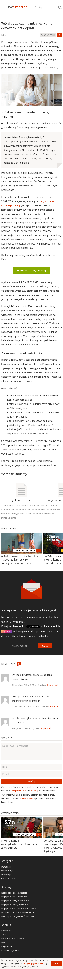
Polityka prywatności (11, 950)
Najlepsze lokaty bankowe (14, 904)
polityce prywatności (33, 963)
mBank (56, 509)
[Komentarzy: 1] (38, 550)
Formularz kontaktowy (12, 938)
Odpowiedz (53, 684)
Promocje (6, 874)
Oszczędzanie (8, 878)
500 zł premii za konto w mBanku (23, 505)
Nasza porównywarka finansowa (17, 916)
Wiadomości (7, 870)
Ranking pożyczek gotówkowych (17, 912)
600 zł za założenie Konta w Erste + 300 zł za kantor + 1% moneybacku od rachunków (20, 559)
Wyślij (31, 781)
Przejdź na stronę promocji (31, 270)
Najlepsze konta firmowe (14, 896)
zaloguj (34, 790)
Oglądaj (7, 631)
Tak (56, 963)
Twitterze (50, 626)
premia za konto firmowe (30, 513)
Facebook (6, 930)
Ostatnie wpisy (10, 812)
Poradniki (6, 866)
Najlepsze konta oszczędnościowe (18, 908)
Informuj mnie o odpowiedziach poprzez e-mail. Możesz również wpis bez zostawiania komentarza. (28, 798)
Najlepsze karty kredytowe (15, 900)
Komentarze (9, 663)
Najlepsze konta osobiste (14, 892)
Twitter (5, 934)
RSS (3, 942)
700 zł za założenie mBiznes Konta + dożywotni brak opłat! (28, 25)
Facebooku (19, 626)
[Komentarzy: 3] (59, 35)
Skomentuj (7, 738)
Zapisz (44, 645)
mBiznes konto (8, 513)
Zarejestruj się (18, 790)
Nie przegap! (8, 528)
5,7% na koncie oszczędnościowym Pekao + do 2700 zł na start (19, 844)
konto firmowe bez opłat (39, 509)
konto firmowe (18, 509)
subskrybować (25, 798)
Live (16, 7)
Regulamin (6, 946)
